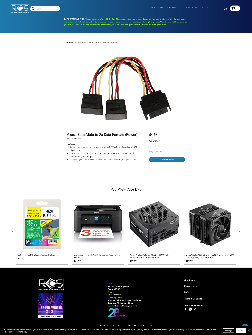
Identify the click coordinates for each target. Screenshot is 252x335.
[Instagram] (194, 309)
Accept (240, 330)
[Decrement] (152, 146)
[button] (167, 7)
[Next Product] (240, 230)
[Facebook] (185, 309)
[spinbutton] (155, 146)
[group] (126, 231)
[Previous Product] (12, 230)
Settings (228, 330)
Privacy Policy (21, 331)
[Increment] (159, 146)
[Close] (248, 330)
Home (70, 42)
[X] (190, 309)
